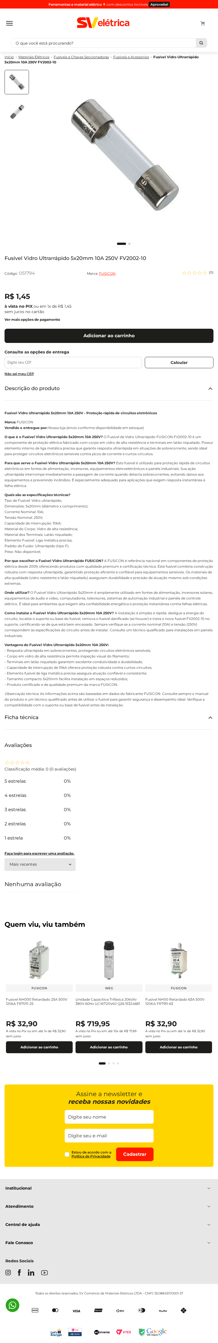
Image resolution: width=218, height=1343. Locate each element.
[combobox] (109, 43)
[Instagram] (8, 1273)
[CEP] (73, 359)
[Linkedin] (31, 1273)
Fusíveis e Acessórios (131, 57)
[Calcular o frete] (179, 362)
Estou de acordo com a (91, 1154)
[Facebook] (19, 1273)
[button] (102, 1063)
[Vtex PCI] (78, 1333)
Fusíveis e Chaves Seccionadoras (81, 57)
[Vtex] (123, 1332)
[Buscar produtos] (201, 42)
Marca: (101, 274)
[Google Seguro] (152, 1333)
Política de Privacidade (91, 1156)
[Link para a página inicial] (9, 57)
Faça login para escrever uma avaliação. (39, 853)
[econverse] (102, 1333)
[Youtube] (44, 1273)
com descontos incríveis (108, 4)
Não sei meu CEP (19, 374)
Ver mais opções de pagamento (32, 319)
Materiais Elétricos (33, 57)
